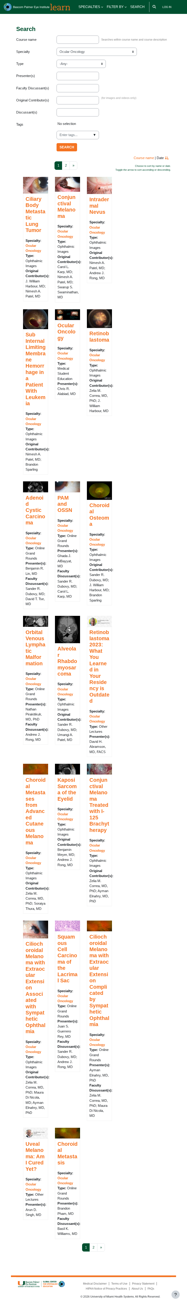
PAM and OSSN (64, 504)
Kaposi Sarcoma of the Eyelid (67, 789)
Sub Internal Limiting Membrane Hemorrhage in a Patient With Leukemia (36, 369)
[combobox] (78, 135)
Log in (166, 7)
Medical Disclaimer (95, 1283)
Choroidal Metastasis (67, 1153)
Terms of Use (119, 1283)
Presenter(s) (25, 76)
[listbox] (114, 125)
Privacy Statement (143, 1283)
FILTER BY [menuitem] (115, 7)
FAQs (151, 1288)
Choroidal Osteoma (99, 514)
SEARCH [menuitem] (137, 7)
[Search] (154, 7)
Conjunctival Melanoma (66, 206)
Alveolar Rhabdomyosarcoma (67, 661)
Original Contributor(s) (32, 100)
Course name (26, 39)
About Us (137, 1288)
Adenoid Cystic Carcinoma (35, 510)
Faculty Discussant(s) (32, 88)
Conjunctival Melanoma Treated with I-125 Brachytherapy (99, 805)
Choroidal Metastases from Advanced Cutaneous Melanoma (36, 811)
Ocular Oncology (66, 332)
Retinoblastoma (99, 336)
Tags (19, 124)
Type (19, 64)
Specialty (23, 52)
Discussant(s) (26, 112)
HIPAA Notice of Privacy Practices (106, 1288)
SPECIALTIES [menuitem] (89, 7)
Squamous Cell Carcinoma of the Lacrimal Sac (67, 958)
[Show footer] (175, 1295)
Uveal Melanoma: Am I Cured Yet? (35, 1156)
